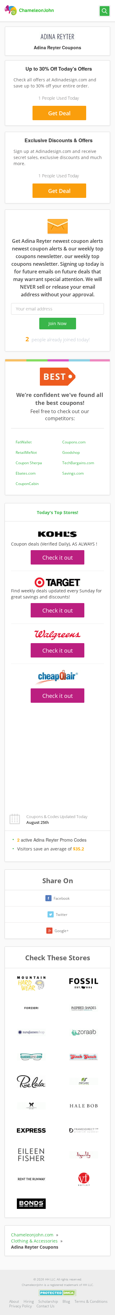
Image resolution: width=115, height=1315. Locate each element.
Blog (66, 1301)
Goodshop (71, 452)
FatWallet (24, 442)
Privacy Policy (20, 1306)
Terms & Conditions (91, 1301)
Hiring (29, 1301)
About (14, 1301)
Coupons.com (74, 442)
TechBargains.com (78, 462)
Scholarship (48, 1301)
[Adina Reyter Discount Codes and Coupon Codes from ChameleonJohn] (30, 10)
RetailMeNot (26, 452)
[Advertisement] (57, 755)
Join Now (57, 323)
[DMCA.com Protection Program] (57, 1292)
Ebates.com (26, 473)
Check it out (57, 557)
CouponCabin (27, 483)
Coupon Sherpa (29, 462)
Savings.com (73, 473)
